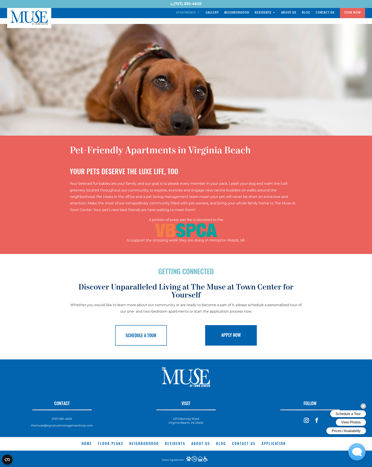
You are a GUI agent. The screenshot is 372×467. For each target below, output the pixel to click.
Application (274, 443)
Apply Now (231, 335)
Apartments (186, 12)
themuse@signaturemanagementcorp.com (62, 425)
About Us (288, 12)
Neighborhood (236, 12)
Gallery (212, 12)
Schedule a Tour (141, 335)
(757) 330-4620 (188, 4)
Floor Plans (110, 443)
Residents (263, 12)
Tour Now (352, 12)
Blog (306, 12)
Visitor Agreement (173, 459)
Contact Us (325, 12)
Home (87, 443)
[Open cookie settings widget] (7, 459)
